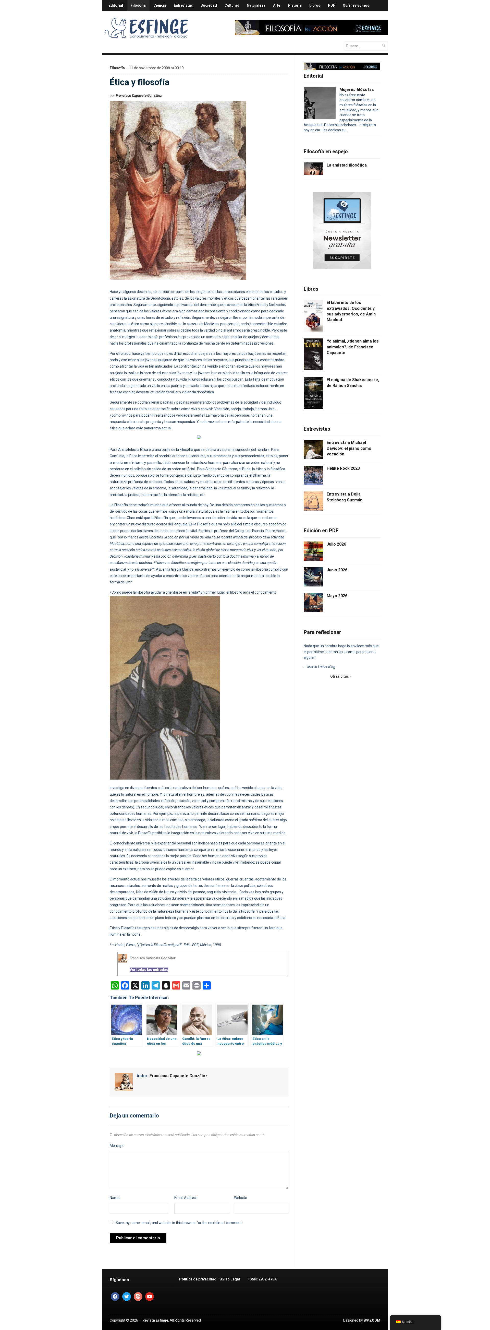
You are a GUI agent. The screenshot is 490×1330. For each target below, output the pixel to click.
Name (114, 1198)
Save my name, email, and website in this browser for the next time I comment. (179, 1223)
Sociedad (209, 5)
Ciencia (159, 5)
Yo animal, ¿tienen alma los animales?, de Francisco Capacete (353, 347)
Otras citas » (340, 676)
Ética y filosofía (139, 82)
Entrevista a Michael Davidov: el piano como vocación (349, 448)
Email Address (186, 1198)
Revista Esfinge (155, 1320)
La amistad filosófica (347, 165)
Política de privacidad (197, 1279)
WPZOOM (372, 1320)
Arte (276, 5)
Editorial (115, 5)
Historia (295, 5)
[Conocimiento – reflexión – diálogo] (146, 27)
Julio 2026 (336, 544)
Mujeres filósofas (356, 89)
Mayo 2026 (337, 595)
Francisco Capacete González (139, 95)
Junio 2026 (337, 570)
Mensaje (117, 1146)
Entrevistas (183, 5)
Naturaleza (256, 5)
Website (240, 1198)
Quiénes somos (356, 5)
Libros (314, 5)
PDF (331, 5)
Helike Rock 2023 (343, 468)
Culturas (232, 5)
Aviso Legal (230, 1279)
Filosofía (138, 5)
